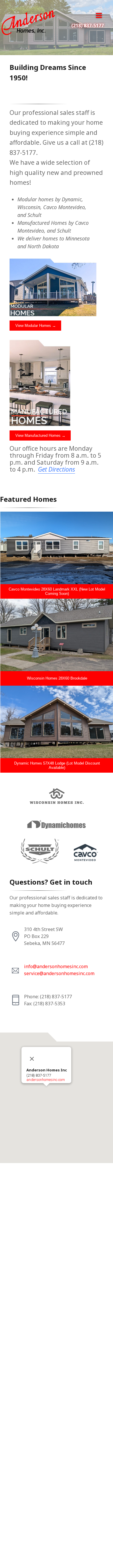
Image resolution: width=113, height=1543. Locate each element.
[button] (46, 1089)
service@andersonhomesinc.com (59, 973)
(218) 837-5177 (87, 25)
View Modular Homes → (35, 325)
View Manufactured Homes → (40, 435)
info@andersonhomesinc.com (56, 966)
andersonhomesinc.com (45, 1079)
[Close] (32, 1059)
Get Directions (56, 469)
